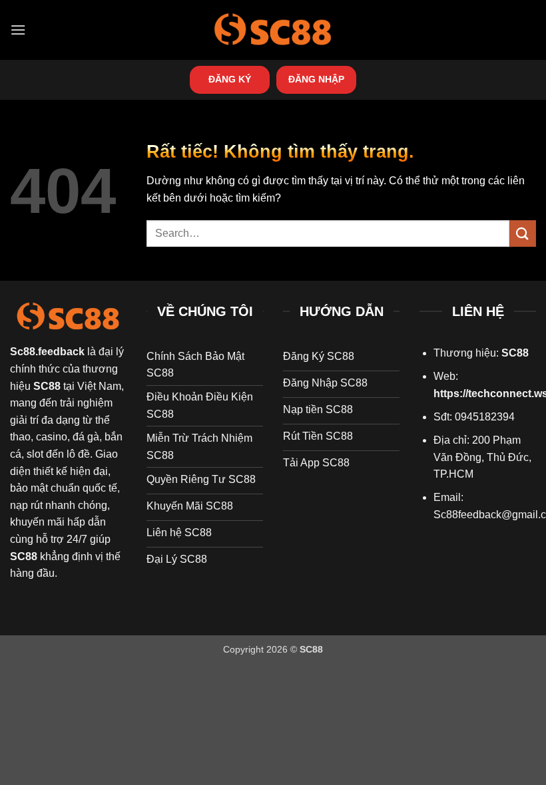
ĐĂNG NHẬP (316, 79)
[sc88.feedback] (273, 29)
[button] (18, 29)
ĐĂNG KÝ (229, 79)
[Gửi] (522, 233)
